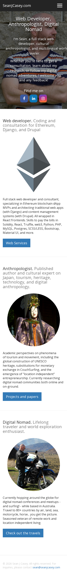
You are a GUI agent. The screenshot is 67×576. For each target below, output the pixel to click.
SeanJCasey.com (17, 5)
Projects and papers (22, 396)
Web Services (16, 243)
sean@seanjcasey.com (46, 567)
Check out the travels (23, 533)
